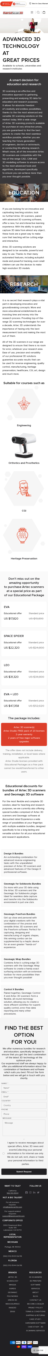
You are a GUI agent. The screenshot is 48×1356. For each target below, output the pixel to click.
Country (6, 1101)
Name (4, 1083)
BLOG (35, 1296)
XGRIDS (12, 1288)
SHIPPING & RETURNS (35, 1315)
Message (7, 1118)
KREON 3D (12, 1300)
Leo (6, 665)
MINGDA (12, 1285)
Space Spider (14, 636)
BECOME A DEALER (35, 1304)
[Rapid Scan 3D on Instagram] (30, 1193)
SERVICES (35, 1288)
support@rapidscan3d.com (13, 1216)
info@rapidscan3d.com (12, 1207)
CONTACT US (35, 1300)
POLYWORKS (12, 1296)
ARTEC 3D (12, 1277)
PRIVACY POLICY (35, 1308)
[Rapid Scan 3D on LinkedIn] (34, 1193)
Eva (6, 607)
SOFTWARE (35, 1285)
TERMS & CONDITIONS (35, 1311)
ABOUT (35, 1292)
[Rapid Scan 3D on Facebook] (26, 1193)
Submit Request (24, 1171)
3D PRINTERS (35, 1281)
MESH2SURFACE (13, 1304)
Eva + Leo (11, 694)
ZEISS (12, 1311)
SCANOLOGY (12, 1281)
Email (4, 1092)
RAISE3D (12, 1308)
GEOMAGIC (12, 1292)
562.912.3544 (12, 1193)
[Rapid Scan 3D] (13, 12)
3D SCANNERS (35, 1277)
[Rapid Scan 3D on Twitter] (38, 1193)
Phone (4, 1110)
